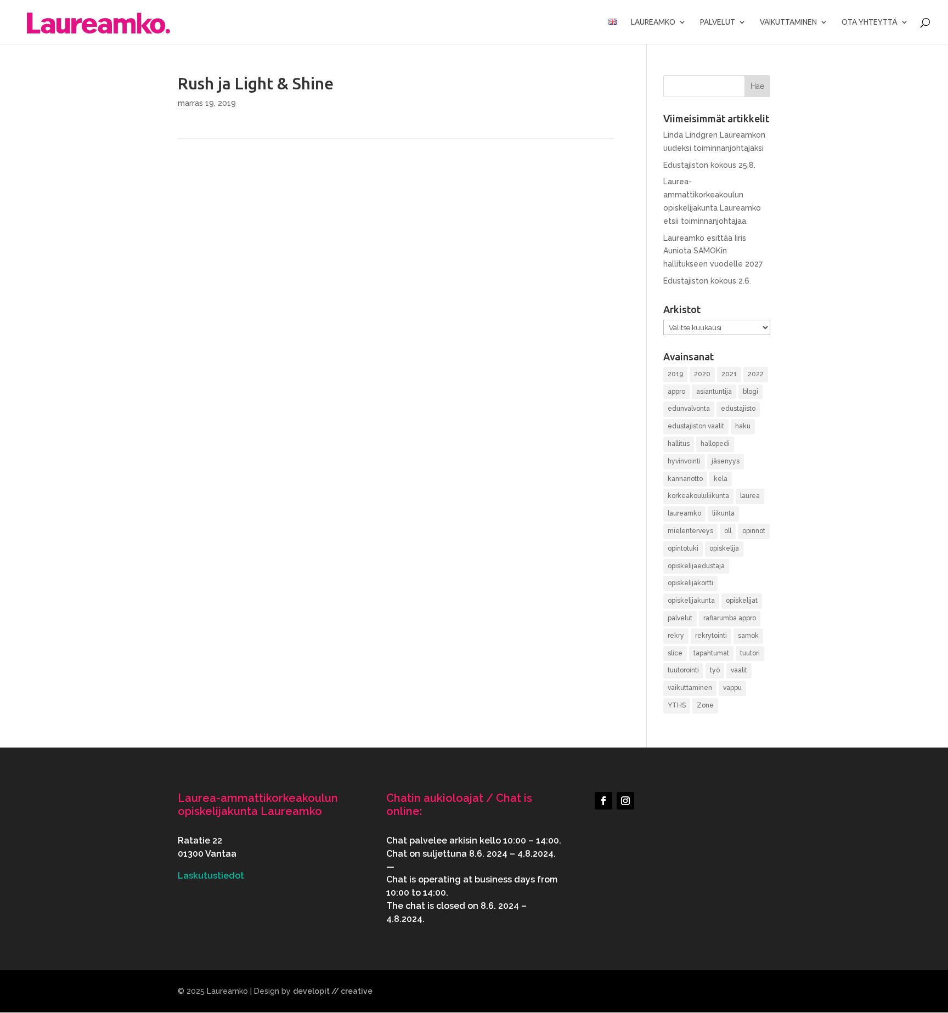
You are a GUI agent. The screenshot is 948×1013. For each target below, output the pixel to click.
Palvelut (717, 22)
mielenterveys (690, 531)
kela (720, 479)
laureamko (684, 513)
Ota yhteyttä (870, 22)
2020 (702, 374)
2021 (729, 374)
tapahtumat (711, 653)
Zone (705, 705)
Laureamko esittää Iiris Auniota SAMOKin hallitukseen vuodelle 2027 (713, 251)
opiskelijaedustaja (696, 566)
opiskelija (724, 548)
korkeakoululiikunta (698, 496)
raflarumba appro (729, 618)
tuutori (750, 653)
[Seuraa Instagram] (625, 801)
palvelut (680, 618)
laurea (750, 496)
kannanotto (685, 479)
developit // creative (333, 991)
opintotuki (683, 548)
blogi (750, 391)
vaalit (739, 670)
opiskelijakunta (691, 600)
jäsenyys (726, 461)
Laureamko (653, 22)
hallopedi (715, 444)
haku (743, 426)
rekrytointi (711, 636)
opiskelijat (742, 600)
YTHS (677, 705)
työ (715, 670)
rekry (676, 636)
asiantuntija (714, 391)
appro (676, 391)
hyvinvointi (684, 461)
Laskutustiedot (211, 875)
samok (748, 636)
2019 (675, 374)
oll (727, 531)
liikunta (723, 513)
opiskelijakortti (690, 583)
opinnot (753, 531)
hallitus (679, 444)
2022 (756, 374)
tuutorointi (683, 670)
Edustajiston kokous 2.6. (707, 280)
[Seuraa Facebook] (603, 801)
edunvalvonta (689, 408)
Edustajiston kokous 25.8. (709, 165)
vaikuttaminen (690, 688)
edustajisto (738, 408)
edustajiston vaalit (696, 426)
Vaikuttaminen (788, 22)
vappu (732, 688)
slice (675, 653)
